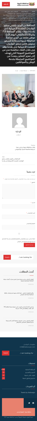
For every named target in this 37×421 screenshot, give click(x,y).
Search (7, 257)
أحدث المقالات (26, 271)
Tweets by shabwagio (28, 392)
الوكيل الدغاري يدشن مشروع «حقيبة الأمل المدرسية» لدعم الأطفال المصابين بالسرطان (20, 321)
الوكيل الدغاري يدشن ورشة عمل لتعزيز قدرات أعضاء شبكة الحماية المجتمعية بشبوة (19, 280)
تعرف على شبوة (29, 375)
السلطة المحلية (24, 11)
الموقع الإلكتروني (31, 223)
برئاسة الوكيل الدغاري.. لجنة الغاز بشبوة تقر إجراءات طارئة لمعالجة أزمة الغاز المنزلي (19, 294)
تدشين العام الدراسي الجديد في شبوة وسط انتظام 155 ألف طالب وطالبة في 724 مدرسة (19, 307)
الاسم (33, 202)
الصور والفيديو (30, 372)
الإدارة (16, 71)
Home (33, 11)
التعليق (32, 182)
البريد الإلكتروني (30, 213)
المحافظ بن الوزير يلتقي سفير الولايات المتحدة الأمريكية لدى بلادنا (13, 159)
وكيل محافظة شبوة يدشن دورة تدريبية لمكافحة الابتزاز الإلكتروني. (25, 147)
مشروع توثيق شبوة (29, 378)
